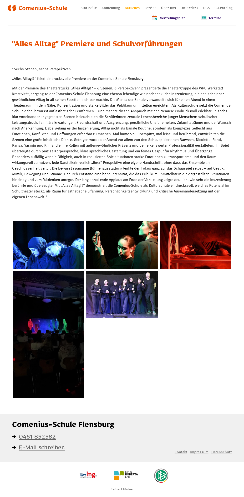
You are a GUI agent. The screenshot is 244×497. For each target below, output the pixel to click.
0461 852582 (37, 438)
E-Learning (223, 9)
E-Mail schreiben (42, 449)
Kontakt (181, 451)
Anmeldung (111, 9)
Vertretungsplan (172, 19)
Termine (214, 19)
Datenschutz (221, 451)
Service (150, 9)
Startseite (89, 9)
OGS (206, 9)
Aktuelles (132, 9)
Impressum (199, 451)
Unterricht (189, 9)
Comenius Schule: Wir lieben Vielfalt (37, 8)
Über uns (168, 9)
